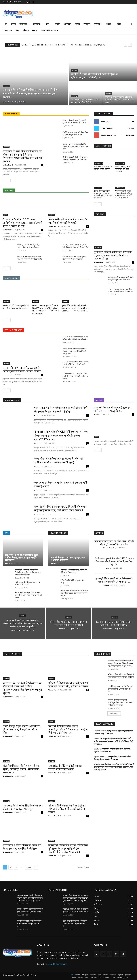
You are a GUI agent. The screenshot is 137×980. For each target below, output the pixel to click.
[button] (131, 24)
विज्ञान (119, 24)
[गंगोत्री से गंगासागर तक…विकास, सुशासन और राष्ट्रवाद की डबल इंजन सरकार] (54, 259)
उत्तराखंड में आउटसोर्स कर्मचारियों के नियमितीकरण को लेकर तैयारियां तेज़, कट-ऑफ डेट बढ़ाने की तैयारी (28, 572)
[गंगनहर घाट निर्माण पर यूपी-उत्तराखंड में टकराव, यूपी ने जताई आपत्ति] (16, 490)
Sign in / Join (30, 2)
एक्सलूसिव (87, 24)
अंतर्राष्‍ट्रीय (67, 24)
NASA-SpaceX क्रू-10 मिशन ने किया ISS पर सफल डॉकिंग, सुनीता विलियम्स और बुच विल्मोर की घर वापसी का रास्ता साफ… (45, 309)
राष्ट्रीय (57, 24)
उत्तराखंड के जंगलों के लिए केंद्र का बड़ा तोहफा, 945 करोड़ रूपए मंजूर (22, 807)
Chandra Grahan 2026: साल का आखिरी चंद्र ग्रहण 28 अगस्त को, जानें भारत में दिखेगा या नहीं (22, 223)
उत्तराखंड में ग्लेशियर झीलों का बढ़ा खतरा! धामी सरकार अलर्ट (65, 767)
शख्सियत (26, 30)
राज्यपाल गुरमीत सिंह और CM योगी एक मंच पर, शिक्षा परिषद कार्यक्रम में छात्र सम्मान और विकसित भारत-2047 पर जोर (61, 435)
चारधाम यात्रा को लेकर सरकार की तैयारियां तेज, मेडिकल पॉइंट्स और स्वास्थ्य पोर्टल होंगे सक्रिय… (74, 593)
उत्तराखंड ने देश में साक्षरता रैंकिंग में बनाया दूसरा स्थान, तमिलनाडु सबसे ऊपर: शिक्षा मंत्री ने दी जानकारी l (114, 767)
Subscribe (130, 135)
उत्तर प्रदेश (23, 24)
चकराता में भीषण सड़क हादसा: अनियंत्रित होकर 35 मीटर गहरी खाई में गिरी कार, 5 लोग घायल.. (75, 146)
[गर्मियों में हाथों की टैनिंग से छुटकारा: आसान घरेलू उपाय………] (53, 583)
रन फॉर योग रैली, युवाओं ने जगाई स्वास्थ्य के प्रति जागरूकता (123, 169)
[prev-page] (4, 180)
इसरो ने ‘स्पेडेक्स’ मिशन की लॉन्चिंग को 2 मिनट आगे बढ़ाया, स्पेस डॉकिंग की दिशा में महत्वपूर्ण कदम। (74, 351)
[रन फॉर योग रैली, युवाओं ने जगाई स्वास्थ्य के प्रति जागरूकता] (124, 158)
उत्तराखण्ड (36, 24)
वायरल (34, 30)
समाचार (13, 24)
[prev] (125, 45)
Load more (113, 713)
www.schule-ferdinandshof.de (106, 764)
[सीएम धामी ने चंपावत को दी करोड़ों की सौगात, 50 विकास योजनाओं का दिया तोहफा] (68, 792)
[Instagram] (116, 954)
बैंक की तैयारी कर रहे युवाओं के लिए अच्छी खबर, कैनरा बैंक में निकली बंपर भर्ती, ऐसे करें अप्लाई (28, 595)
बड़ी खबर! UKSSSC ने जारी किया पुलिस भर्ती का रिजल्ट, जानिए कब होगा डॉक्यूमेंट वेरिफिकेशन (21, 557)
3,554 (28, 867)
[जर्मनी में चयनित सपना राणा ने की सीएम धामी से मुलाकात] (103, 158)
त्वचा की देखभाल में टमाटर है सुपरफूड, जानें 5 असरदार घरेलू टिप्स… (112, 409)
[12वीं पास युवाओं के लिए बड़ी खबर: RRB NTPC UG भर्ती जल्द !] (8, 585)
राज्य (47, 24)
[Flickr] (109, 954)
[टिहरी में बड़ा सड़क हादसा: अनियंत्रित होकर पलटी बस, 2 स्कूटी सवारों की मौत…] (86, 93)
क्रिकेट (77, 24)
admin (5, 375)
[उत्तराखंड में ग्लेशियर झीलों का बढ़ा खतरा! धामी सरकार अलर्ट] (68, 752)
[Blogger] (96, 954)
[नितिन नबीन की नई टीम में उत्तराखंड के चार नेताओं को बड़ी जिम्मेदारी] (68, 206)
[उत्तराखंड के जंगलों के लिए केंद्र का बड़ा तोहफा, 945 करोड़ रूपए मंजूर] (23, 792)
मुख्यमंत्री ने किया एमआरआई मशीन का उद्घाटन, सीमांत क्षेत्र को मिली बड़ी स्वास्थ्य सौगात (113, 255)
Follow (131, 129)
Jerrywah (98, 738)
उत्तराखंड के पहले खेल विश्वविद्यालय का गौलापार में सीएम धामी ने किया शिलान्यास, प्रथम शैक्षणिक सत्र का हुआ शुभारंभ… (64, 45)
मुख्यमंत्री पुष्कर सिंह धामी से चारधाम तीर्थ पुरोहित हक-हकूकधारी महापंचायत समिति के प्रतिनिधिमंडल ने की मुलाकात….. (113, 741)
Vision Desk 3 (8, 165)
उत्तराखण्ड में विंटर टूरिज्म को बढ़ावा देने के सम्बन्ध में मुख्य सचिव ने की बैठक (22, 847)
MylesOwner (99, 756)
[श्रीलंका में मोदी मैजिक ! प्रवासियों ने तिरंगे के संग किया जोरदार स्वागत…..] (16, 293)
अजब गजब (8, 30)
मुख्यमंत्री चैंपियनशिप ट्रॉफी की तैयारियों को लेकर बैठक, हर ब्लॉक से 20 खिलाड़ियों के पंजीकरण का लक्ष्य (68, 849)
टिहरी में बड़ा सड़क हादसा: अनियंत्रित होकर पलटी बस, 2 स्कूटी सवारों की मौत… (21, 729)
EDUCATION (99, 163)
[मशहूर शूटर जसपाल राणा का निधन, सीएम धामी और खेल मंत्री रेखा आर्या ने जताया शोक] (54, 247)
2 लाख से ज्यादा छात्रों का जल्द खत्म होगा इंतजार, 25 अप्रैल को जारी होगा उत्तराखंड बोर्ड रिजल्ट (103, 194)
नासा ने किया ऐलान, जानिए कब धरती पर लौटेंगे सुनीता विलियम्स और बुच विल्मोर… (22, 369)
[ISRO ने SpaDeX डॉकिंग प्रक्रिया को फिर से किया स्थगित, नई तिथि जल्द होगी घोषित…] (54, 340)
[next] (130, 45)
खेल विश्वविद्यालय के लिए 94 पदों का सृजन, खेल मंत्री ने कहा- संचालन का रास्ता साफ (21, 769)
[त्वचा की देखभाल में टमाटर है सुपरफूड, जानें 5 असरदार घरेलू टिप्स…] (114, 428)
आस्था (5, 215)
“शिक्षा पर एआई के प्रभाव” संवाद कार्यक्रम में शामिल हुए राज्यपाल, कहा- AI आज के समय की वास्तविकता (124, 194)
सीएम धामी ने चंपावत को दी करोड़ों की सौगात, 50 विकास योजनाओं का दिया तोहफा (66, 809)
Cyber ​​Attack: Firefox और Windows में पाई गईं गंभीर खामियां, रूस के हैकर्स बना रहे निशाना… (75, 376)
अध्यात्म (108, 24)
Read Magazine (48, 30)
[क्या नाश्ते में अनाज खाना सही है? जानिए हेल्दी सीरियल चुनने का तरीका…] (53, 572)
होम (6, 24)
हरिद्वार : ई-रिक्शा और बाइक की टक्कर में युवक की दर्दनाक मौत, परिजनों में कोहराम (68, 684)
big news (98, 188)
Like (132, 122)
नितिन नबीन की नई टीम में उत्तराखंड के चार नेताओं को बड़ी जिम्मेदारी (67, 221)
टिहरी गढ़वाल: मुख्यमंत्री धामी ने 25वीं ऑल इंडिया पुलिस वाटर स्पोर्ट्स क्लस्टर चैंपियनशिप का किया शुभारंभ (114, 561)
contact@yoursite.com (57, 964)
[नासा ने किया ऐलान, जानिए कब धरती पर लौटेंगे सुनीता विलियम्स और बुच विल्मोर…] (23, 350)
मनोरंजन (97, 24)
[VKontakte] (122, 954)
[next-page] (9, 180)
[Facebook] (103, 954)
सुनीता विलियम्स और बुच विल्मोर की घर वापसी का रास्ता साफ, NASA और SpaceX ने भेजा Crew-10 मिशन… (75, 308)
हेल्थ (17, 30)
